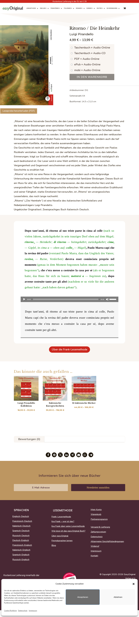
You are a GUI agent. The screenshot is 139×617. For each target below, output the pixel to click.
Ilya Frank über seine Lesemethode (68, 526)
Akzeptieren (82, 597)
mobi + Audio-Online (87, 70)
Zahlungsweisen (98, 532)
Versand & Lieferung (100, 527)
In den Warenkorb (92, 77)
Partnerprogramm (99, 519)
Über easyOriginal (59, 536)
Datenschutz (22, 611)
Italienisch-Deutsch (21, 526)
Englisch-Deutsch (20, 516)
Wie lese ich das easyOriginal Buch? (68, 531)
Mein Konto (96, 509)
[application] (69, 299)
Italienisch (68, 8)
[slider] (113, 299)
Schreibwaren (112, 8)
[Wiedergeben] (24, 299)
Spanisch (79, 8)
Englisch (43, 8)
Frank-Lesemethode (61, 516)
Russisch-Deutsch (20, 535)
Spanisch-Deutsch (20, 530)
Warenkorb (96, 514)
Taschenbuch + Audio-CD (89, 53)
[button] (133, 584)
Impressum (33, 611)
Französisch (55, 8)
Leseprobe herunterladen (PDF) (19, 110)
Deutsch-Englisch (20, 540)
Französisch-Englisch (22, 545)
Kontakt (94, 556)
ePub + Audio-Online (87, 64)
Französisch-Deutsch (22, 521)
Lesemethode (31, 8)
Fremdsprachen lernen (61, 540)
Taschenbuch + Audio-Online (92, 47)
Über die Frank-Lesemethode (69, 349)
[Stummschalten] (107, 299)
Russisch (89, 8)
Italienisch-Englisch (21, 550)
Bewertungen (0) (29, 439)
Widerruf (95, 546)
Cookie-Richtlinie (10, 611)
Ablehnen (118, 597)
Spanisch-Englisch (20, 554)
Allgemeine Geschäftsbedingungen (107, 541)
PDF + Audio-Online (86, 59)
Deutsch (100, 8)
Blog (53, 545)
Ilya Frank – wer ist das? (62, 521)
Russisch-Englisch (20, 559)
